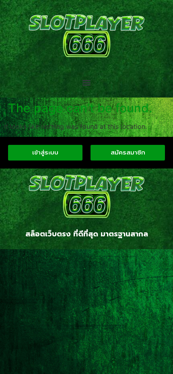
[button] (86, 82)
